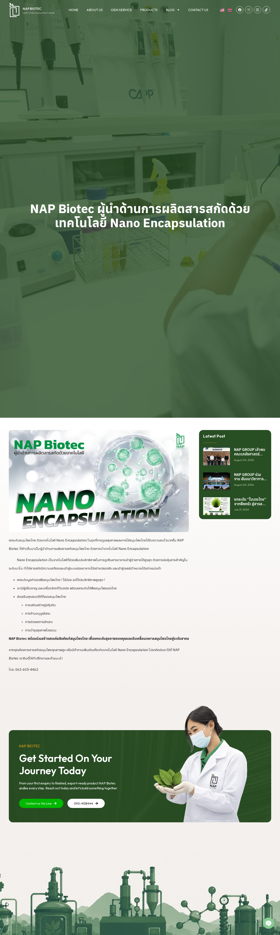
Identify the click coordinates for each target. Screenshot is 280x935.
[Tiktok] (266, 9)
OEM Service (121, 10)
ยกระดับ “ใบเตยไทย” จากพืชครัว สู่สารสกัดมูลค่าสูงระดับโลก (250, 504)
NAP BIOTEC (32, 9)
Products (149, 10)
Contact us (198, 10)
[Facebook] (239, 9)
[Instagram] (257, 9)
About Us (95, 10)
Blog (170, 10)
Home (73, 10)
